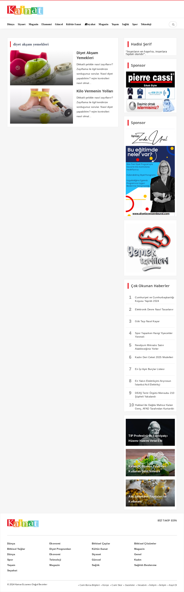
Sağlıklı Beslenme (145, 565)
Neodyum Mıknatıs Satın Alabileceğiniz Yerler (146, 346)
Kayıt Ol (173, 585)
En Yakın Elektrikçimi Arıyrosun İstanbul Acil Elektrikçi (150, 382)
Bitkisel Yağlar (16, 548)
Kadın (138, 559)
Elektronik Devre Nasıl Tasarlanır (151, 309)
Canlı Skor (117, 585)
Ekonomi (54, 543)
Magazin (139, 548)
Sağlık (96, 565)
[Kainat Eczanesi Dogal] (25, 14)
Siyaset (96, 554)
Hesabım (142, 585)
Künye (105, 585)
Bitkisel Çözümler (145, 543)
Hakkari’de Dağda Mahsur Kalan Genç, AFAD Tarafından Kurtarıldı (151, 406)
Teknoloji (55, 559)
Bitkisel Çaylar (101, 543)
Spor (10, 559)
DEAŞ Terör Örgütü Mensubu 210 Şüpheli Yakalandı (151, 394)
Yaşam (11, 565)
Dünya (11, 543)
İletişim (153, 585)
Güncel (96, 559)
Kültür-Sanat (100, 548)
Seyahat (12, 570)
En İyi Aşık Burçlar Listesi (146, 369)
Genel (138, 554)
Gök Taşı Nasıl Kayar (144, 321)
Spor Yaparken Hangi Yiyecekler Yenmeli (150, 334)
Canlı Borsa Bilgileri (90, 585)
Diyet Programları (60, 548)
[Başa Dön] (177, 585)
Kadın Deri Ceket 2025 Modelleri (151, 357)
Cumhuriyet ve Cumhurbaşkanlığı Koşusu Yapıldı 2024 (151, 298)
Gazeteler (130, 585)
